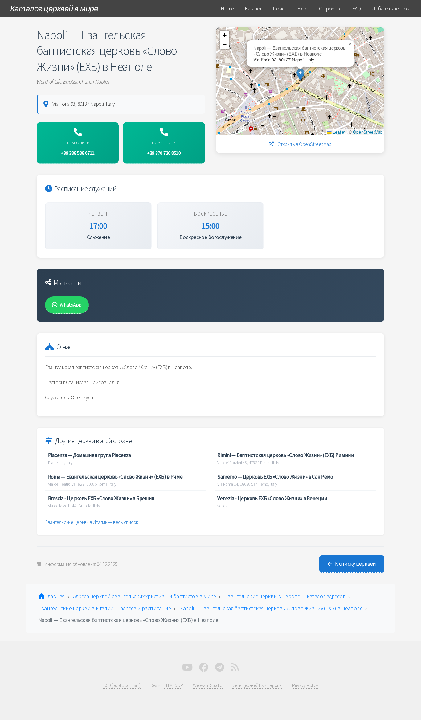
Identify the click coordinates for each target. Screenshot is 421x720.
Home (227, 8)
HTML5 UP (173, 685)
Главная (54, 596)
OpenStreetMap (368, 132)
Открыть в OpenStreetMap (304, 144)
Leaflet (338, 132)
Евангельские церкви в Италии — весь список (91, 522)
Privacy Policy (305, 685)
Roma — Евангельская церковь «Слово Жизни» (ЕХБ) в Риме (115, 476)
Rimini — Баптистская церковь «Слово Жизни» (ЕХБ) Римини (285, 455)
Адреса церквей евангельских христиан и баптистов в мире (144, 596)
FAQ (356, 8)
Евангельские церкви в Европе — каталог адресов (284, 596)
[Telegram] (219, 668)
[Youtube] (187, 668)
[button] (300, 74)
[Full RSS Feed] (235, 668)
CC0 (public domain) (122, 685)
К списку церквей (355, 563)
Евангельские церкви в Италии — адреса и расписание (104, 608)
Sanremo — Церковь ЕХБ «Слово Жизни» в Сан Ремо (275, 476)
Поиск (280, 8)
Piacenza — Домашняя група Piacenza (89, 455)
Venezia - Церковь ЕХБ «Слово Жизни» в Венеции (272, 498)
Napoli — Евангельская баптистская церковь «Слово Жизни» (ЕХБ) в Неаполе (271, 608)
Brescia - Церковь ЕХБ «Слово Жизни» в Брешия (101, 498)
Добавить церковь (392, 8)
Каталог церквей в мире (54, 8)
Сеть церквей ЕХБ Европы (257, 685)
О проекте (330, 8)
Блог (302, 8)
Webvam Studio (208, 685)
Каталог (253, 8)
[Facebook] (203, 668)
